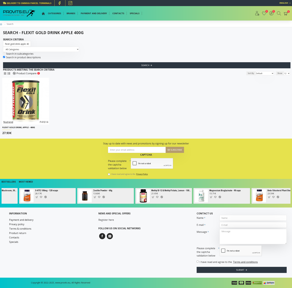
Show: (279, 73)
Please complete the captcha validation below (117, 164)
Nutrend (8, 122)
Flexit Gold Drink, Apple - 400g (18, 127)
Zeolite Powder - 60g (98, 190)
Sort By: (251, 73)
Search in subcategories (19, 53)
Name (200, 218)
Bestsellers (9, 181)
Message (202, 232)
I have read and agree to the (129, 174)
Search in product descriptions (23, 57)
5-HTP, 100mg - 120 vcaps (42, 190)
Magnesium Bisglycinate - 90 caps (221, 190)
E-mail (200, 225)
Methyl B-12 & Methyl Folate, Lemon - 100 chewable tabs (167, 190)
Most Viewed (26, 181)
